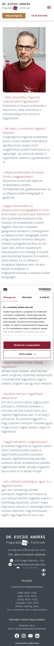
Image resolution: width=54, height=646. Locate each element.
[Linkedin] (37, 636)
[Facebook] (17, 636)
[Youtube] (30, 636)
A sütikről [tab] (44, 297)
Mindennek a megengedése (27, 345)
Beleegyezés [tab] (10, 297)
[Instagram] (23, 636)
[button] (49, 7)
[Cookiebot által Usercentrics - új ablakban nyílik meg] (39, 290)
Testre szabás (25, 354)
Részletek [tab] (27, 297)
